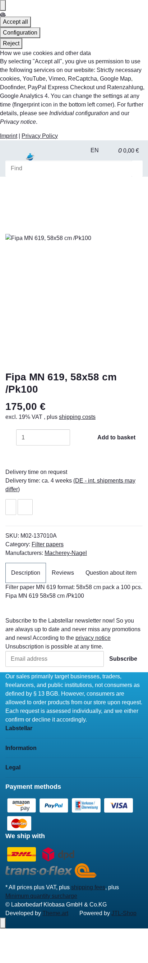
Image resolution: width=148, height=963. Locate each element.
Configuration (20, 33)
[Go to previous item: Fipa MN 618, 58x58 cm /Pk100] (10, 190)
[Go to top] (3, 923)
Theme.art (55, 913)
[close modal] (10, 225)
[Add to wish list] (10, 507)
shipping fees (88, 887)
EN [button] (95, 150)
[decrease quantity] (10, 437)
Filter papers (48, 544)
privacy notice (93, 638)
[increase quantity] (75, 437)
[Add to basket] (10, 213)
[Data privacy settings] (3, 5)
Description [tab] (25, 573)
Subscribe (123, 659)
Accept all (15, 22)
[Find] (137, 168)
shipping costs (77, 417)
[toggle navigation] (14, 159)
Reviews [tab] (63, 573)
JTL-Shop (124, 913)
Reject (11, 43)
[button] (110, 150)
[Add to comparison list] (25, 507)
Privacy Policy (40, 136)
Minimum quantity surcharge (41, 896)
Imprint (8, 136)
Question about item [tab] (111, 573)
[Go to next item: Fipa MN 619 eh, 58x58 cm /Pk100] (23, 190)
